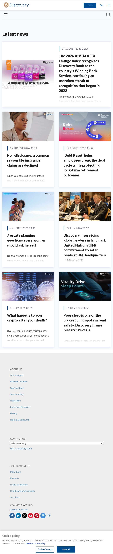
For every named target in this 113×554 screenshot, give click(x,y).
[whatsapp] (49, 516)
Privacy (13, 413)
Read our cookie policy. (35, 543)
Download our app (19, 509)
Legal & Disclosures (19, 419)
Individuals (15, 471)
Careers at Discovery (20, 407)
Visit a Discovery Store (21, 448)
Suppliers (15, 497)
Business (14, 478)
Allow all (66, 549)
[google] (30, 515)
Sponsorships (17, 388)
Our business (16, 375)
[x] (24, 515)
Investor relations (18, 381)
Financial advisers (19, 484)
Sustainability (17, 394)
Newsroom (15, 400)
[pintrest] (36, 515)
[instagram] (43, 515)
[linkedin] (18, 515)
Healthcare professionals (22, 491)
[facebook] (12, 515)
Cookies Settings (45, 549)
